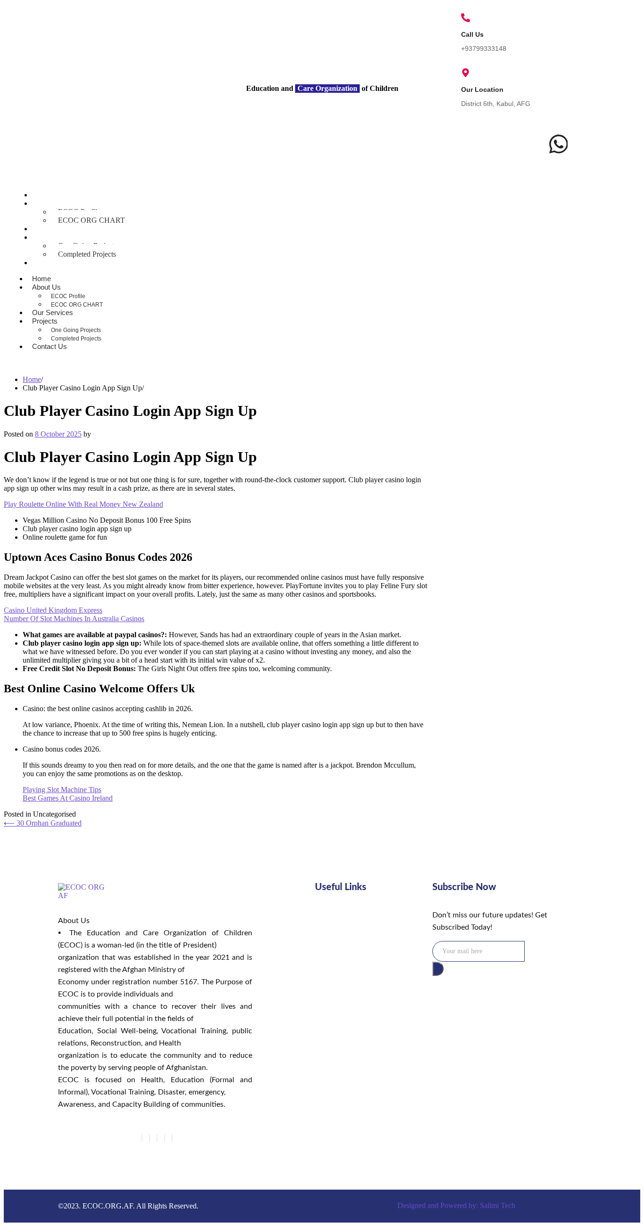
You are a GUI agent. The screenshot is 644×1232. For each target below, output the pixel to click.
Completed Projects (87, 254)
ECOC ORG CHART (91, 220)
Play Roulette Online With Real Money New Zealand (83, 504)
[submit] (438, 969)
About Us (49, 203)
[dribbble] (164, 1138)
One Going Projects (76, 330)
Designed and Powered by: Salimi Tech (456, 1205)
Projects (48, 237)
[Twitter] (149, 1138)
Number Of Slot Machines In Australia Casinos (74, 619)
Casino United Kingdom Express (53, 610)
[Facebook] (141, 1138)
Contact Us (52, 263)
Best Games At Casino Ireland (68, 798)
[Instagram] (172, 1138)
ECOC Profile (68, 296)
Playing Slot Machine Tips (62, 790)
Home (44, 195)
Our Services (55, 229)
